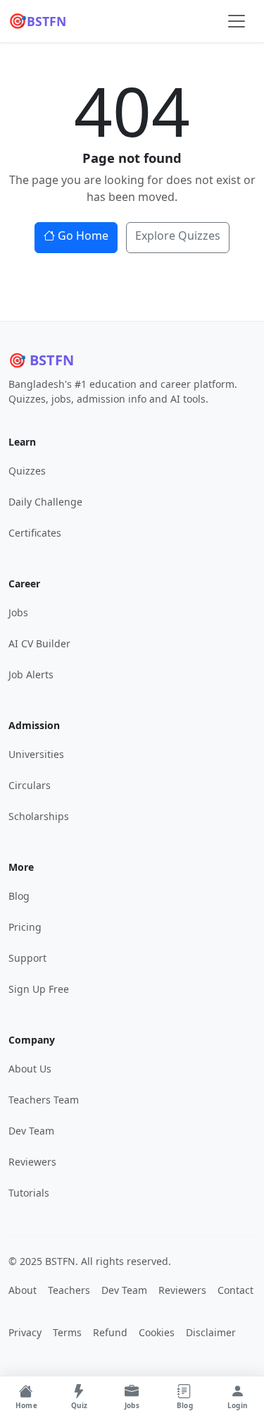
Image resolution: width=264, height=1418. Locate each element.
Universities (36, 754)
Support (27, 958)
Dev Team (31, 1130)
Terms (67, 1332)
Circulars (29, 785)
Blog (19, 896)
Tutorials (28, 1192)
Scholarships (38, 816)
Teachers (69, 1290)
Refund (110, 1332)
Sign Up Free (38, 989)
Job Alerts (31, 674)
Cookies (157, 1332)
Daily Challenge (45, 501)
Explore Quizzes (177, 235)
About (22, 1290)
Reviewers (32, 1161)
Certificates (34, 532)
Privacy (25, 1332)
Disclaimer (211, 1332)
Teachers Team (43, 1099)
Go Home (83, 235)
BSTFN (37, 20)
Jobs (18, 612)
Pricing (25, 927)
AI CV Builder (39, 643)
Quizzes (27, 470)
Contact (235, 1290)
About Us (29, 1068)
